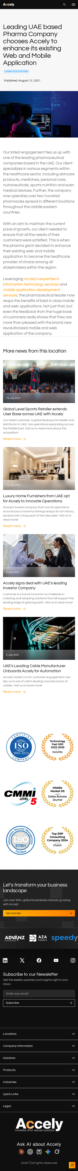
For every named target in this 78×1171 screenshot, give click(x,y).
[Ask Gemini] (48, 1152)
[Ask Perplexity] (39, 1152)
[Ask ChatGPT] (30, 1152)
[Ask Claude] (21, 1152)
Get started (13, 913)
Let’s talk (72, 1165)
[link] (5, 960)
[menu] (73, 4)
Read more (12, 439)
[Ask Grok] (57, 1152)
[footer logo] (39, 1130)
